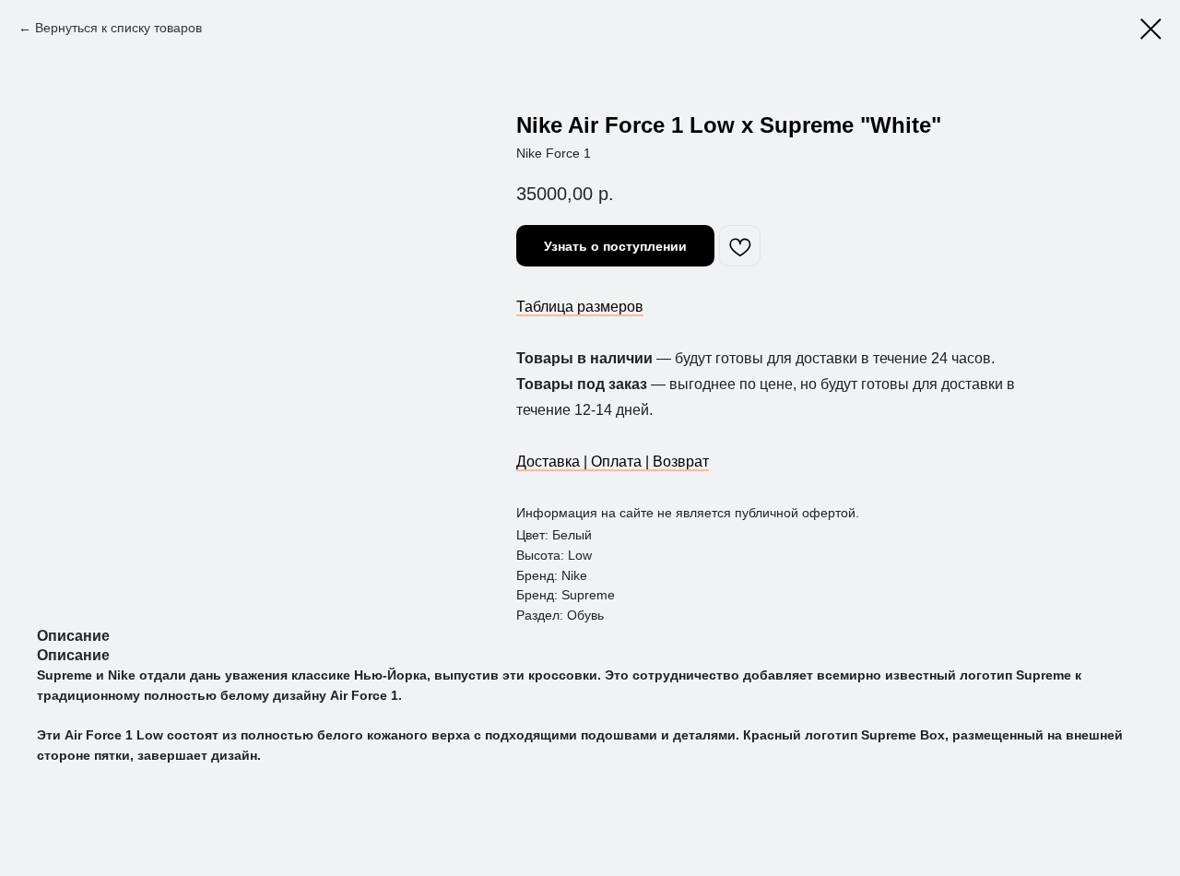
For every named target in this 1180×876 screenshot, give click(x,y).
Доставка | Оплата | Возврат (612, 461)
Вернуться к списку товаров (118, 27)
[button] (615, 245)
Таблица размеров (579, 306)
